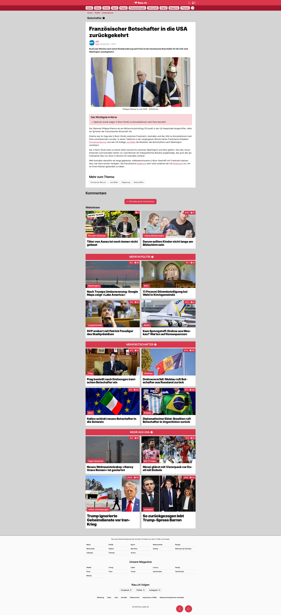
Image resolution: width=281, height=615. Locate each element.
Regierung (141, 163)
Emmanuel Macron (98, 142)
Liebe (133, 567)
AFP (97, 41)
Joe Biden (131, 142)
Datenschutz (135, 597)
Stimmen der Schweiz (183, 549)
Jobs (116, 597)
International (107, 13)
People (177, 545)
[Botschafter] (141, 18)
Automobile (157, 571)
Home (89, 13)
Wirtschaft (90, 549)
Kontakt (124, 597)
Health (88, 567)
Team (109, 597)
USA (97, 44)
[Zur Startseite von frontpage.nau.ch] (140, 3)
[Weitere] (192, 8)
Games (155, 549)
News (88, 545)
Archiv (133, 553)
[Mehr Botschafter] (141, 344)
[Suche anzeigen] (189, 2)
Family (177, 567)
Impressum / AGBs (150, 597)
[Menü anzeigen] (194, 2)
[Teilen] (179, 608)
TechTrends (179, 571)
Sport (133, 545)
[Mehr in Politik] (141, 257)
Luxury (155, 567)
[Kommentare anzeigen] (188, 608)
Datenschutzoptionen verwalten (172, 597)
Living (111, 567)
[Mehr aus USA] (141, 432)
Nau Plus (134, 549)
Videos (111, 549)
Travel (133, 571)
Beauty (89, 576)
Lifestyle (89, 553)
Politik (97, 13)
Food (88, 571)
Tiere (110, 571)
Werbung (100, 597)
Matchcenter (158, 545)
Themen (112, 553)
